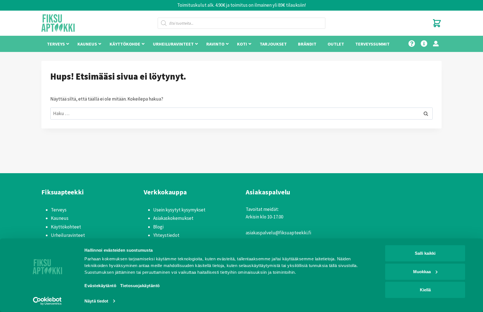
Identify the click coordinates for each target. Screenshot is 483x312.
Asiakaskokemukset (173, 218)
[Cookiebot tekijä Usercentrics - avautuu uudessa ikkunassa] (47, 301)
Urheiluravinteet (68, 235)
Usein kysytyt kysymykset (179, 210)
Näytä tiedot (96, 301)
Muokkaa (422, 271)
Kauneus (59, 218)
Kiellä (425, 289)
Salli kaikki (425, 253)
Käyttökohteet (66, 227)
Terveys (59, 210)
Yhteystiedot (166, 235)
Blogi (158, 227)
